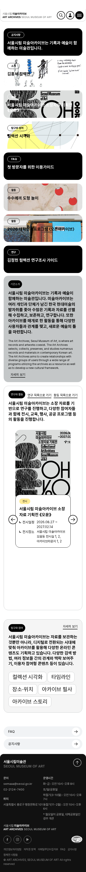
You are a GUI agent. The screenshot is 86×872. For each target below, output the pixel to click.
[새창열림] (24, 762)
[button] (79, 15)
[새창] (77, 839)
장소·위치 (22, 689)
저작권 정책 (30, 849)
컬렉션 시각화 (27, 677)
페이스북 (7, 839)
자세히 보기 (18, 374)
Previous (13, 519)
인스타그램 (17, 839)
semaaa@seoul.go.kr (17, 784)
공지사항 (14, 744)
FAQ (11, 732)
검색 (61, 15)
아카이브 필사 (57, 689)
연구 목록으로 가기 (39, 395)
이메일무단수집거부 (48, 849)
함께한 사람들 (10, 854)
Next (73, 519)
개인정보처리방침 (12, 849)
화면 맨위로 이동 (77, 763)
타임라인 (61, 677)
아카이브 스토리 (29, 701)
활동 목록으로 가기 (66, 395)
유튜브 (27, 839)
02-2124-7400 (13, 789)
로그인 (70, 15)
